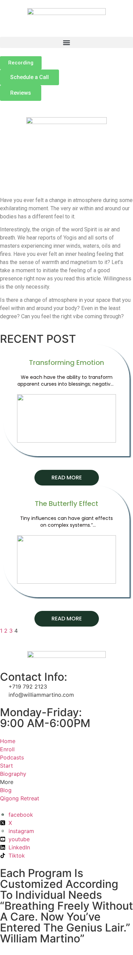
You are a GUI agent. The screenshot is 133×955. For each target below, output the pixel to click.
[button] (66, 42)
